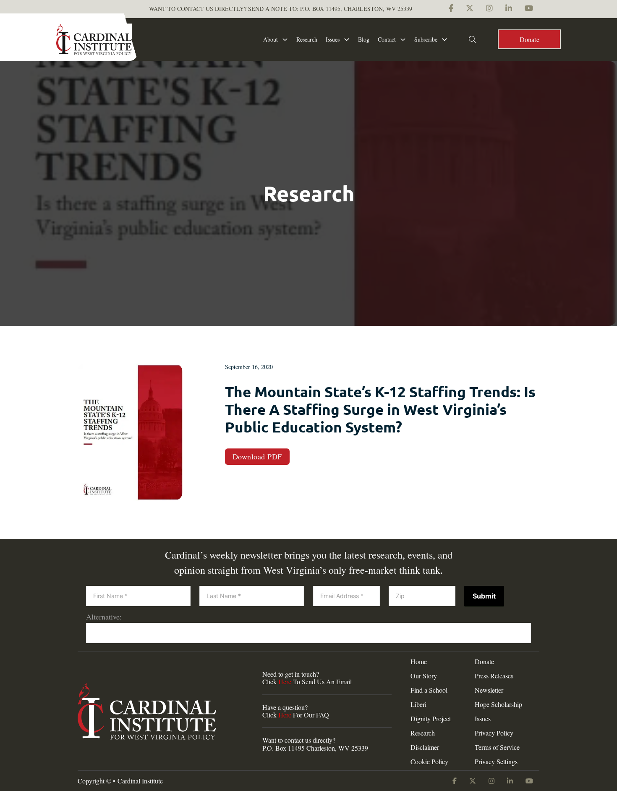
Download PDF (257, 456)
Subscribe (425, 39)
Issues (333, 39)
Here (284, 681)
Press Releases (494, 676)
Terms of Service (497, 747)
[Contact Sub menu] (403, 39)
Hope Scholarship (498, 704)
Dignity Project (430, 718)
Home (418, 661)
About (270, 39)
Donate (529, 39)
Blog (363, 39)
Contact (387, 39)
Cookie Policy (429, 761)
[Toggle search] (472, 39)
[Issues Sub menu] (347, 39)
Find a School (428, 690)
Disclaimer (424, 747)
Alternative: (104, 616)
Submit (484, 596)
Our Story (423, 676)
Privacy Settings (496, 761)
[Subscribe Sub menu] (444, 39)
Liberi (418, 704)
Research (306, 39)
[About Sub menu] (285, 39)
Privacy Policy (494, 733)
